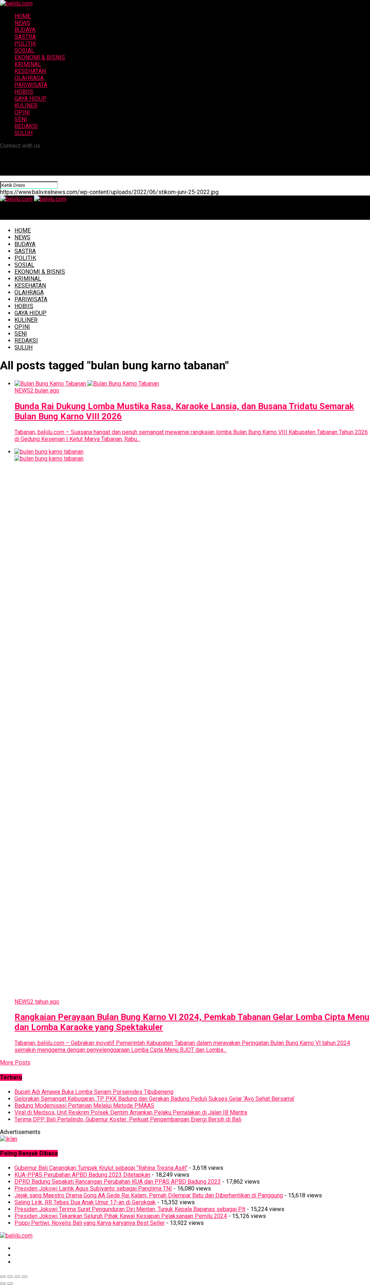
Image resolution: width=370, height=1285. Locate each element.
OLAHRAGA (29, 78)
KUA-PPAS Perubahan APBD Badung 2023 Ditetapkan (82, 1174)
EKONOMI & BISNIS (39, 57)
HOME (22, 16)
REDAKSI (26, 126)
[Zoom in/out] (24, 1277)
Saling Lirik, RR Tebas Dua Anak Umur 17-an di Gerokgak (85, 1202)
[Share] (10, 1277)
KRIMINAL (27, 64)
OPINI (22, 112)
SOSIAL (24, 50)
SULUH (23, 133)
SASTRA (25, 36)
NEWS (22, 23)
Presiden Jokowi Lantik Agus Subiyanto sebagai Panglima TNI (93, 1188)
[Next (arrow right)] (10, 1283)
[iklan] (8, 1138)
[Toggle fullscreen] (17, 1277)
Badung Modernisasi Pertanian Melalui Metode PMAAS (84, 1105)
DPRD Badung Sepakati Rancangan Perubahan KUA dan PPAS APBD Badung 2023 (117, 1181)
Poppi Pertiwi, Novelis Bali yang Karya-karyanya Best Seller (89, 1222)
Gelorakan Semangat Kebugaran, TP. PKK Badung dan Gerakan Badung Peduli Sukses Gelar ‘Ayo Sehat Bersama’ (154, 1098)
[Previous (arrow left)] (3, 1283)
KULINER (26, 105)
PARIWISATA (30, 84)
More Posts (15, 1062)
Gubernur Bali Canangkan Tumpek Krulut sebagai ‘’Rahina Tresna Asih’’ (101, 1167)
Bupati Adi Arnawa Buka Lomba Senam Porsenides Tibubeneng (93, 1091)
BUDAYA (24, 29)
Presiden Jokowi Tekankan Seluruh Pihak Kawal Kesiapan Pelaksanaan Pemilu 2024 (120, 1216)
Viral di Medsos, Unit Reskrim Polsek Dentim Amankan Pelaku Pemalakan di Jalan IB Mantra (130, 1112)
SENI (20, 119)
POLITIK (25, 43)
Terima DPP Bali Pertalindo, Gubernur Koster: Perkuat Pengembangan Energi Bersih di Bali (127, 1119)
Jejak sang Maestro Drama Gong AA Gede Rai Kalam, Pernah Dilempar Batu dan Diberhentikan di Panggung (148, 1195)
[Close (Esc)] (3, 1277)
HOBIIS (23, 91)
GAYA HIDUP (30, 98)
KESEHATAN (30, 71)
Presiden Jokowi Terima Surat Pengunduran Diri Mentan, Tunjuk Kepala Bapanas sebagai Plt (129, 1209)
